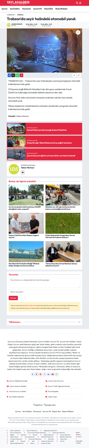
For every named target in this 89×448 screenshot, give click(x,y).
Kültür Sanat (14, 437)
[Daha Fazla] (21, 75)
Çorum (4, 8)
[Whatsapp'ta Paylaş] (17, 75)
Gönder (13, 298)
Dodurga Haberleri (58, 432)
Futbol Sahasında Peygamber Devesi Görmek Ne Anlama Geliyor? (60, 236)
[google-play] (49, 404)
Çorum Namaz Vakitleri (18, 386)
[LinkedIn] (48, 374)
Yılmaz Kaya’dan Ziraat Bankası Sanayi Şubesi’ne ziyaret (61, 265)
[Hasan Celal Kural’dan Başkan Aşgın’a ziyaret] (26, 223)
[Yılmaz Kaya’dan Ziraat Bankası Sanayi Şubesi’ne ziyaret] (62, 251)
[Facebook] (32, 374)
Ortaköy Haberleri (16, 439)
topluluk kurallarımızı (29, 305)
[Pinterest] (40, 374)
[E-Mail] (23, 172)
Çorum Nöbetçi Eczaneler (19, 381)
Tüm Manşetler (53, 391)
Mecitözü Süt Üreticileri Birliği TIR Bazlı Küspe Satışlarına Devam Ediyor (24, 265)
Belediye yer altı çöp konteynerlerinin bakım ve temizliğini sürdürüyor (60, 208)
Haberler (11, 15)
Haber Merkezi (27, 167)
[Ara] (77, 3)
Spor (33, 441)
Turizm (62, 441)
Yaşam (32, 443)
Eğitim (12, 435)
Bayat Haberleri (32, 430)
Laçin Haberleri (29, 437)
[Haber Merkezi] (14, 169)
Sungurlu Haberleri (47, 441)
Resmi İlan (48, 8)
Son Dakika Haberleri (16, 397)
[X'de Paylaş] (13, 75)
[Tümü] (79, 322)
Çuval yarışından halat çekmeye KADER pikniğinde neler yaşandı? (25, 208)
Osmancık (26, 8)
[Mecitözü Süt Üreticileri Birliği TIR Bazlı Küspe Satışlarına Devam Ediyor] (26, 251)
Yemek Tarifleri (46, 443)
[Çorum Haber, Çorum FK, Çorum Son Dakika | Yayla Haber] (18, 2)
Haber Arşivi (52, 397)
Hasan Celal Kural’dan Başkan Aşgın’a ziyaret (24, 236)
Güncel (20, 15)
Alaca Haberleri (15, 430)
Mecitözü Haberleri (47, 437)
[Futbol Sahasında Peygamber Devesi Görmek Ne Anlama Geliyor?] (62, 223)
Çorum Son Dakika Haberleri (36, 432)
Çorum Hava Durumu (56, 381)
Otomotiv (51, 439)
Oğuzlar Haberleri (65, 437)
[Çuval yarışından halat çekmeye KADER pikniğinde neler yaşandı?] (26, 195)
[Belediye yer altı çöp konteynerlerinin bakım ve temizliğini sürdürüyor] (62, 195)
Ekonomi (23, 435)
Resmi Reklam (61, 8)
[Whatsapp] (56, 374)
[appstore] (38, 404)
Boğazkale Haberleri (50, 430)
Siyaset (22, 441)
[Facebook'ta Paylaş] (9, 75)
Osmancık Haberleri (34, 439)
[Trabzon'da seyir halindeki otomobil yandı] (44, 50)
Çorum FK (37, 8)
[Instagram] (44, 374)
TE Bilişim (79, 437)
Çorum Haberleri (15, 432)
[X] (36, 374)
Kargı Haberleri (65, 435)
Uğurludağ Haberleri (17, 443)
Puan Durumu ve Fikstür (17, 391)
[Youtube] (52, 374)
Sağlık (12, 441)
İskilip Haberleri (48, 435)
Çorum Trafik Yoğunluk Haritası (59, 386)
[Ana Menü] (80, 3)
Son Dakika (15, 8)
